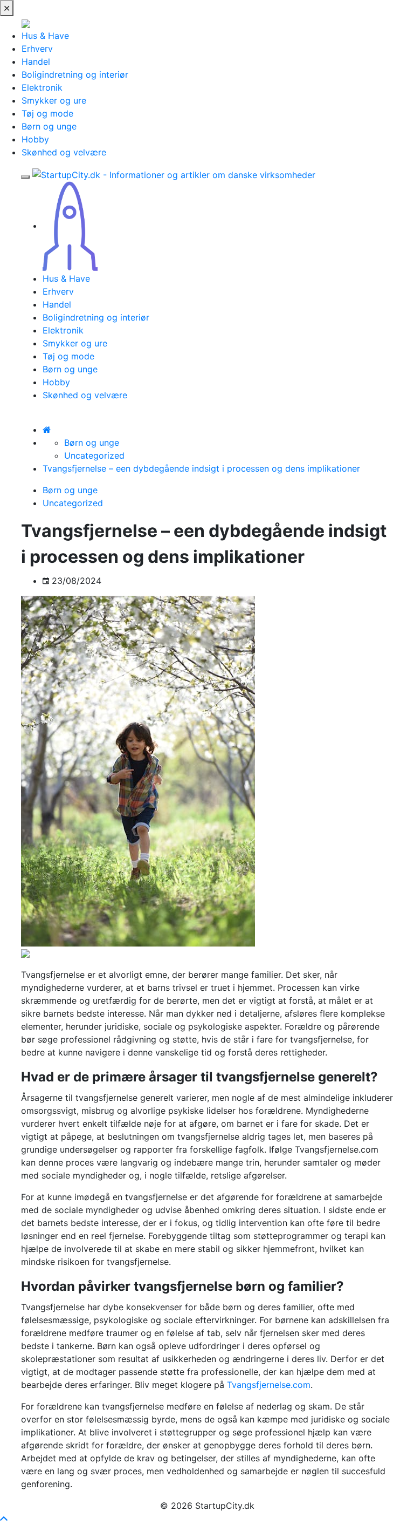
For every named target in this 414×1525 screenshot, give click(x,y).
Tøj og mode (47, 113)
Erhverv (37, 48)
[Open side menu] (25, 177)
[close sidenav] (6, 8)
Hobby (35, 139)
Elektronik (42, 87)
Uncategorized (94, 455)
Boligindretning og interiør (75, 74)
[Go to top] (4, 1518)
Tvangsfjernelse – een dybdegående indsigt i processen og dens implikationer (201, 468)
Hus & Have (45, 35)
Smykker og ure (54, 100)
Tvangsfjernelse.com (268, 1384)
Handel (36, 61)
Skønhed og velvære (64, 152)
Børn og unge (49, 126)
